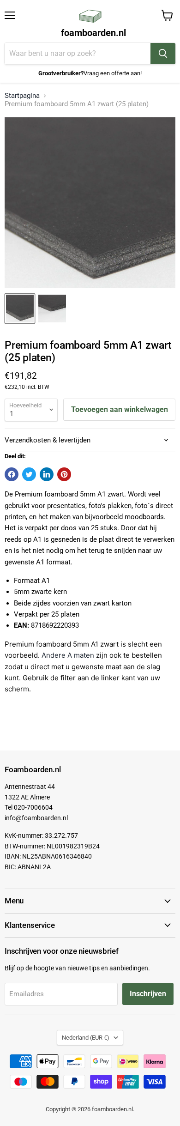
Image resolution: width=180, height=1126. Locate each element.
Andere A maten (68, 655)
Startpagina (22, 96)
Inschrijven (148, 993)
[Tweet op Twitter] (29, 474)
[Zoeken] (162, 53)
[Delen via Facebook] (11, 474)
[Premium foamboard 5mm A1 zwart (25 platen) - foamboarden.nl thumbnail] (20, 308)
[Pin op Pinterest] (64, 474)
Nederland (85, 1037)
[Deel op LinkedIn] (47, 474)
